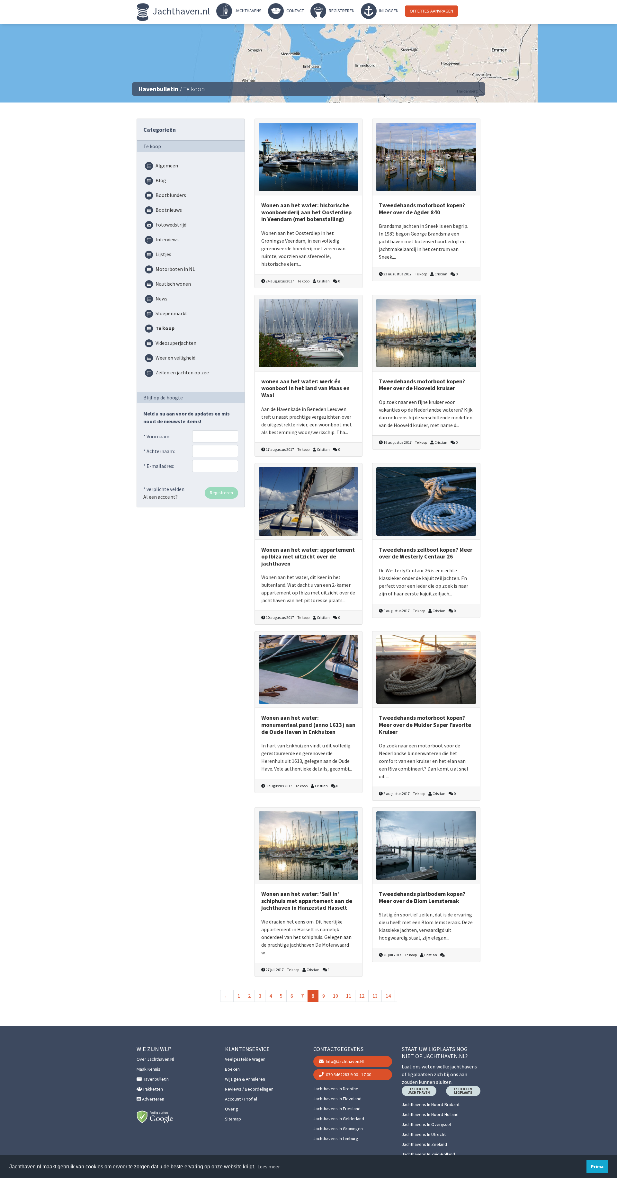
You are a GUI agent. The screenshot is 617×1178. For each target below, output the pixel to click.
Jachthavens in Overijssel (426, 1124)
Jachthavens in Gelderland (338, 1118)
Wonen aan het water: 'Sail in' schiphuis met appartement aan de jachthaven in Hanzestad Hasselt (306, 900)
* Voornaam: (156, 436)
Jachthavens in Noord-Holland (430, 1114)
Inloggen (388, 10)
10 (335, 996)
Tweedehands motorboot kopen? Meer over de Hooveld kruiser (422, 385)
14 (388, 996)
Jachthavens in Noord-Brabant (431, 1104)
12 (361, 996)
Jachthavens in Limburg (335, 1138)
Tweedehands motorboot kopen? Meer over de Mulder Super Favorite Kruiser (425, 724)
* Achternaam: (159, 451)
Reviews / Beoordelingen (249, 1089)
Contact (294, 10)
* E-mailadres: (158, 466)
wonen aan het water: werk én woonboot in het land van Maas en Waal (305, 388)
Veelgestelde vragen (245, 1059)
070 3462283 (348, 1074)
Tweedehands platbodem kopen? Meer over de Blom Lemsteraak (422, 897)
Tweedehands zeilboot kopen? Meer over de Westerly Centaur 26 (425, 553)
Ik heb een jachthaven (419, 1091)
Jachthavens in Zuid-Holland (428, 1154)
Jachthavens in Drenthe (335, 1089)
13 (375, 996)
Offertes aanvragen (431, 11)
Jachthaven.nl (180, 11)
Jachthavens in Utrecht (424, 1134)
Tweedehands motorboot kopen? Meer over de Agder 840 (422, 208)
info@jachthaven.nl (344, 1061)
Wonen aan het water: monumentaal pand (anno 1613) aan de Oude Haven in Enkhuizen (308, 724)
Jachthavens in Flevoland (337, 1099)
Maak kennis (148, 1069)
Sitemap (233, 1119)
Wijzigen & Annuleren (245, 1079)
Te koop (303, 281)
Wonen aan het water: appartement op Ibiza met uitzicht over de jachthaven (308, 556)
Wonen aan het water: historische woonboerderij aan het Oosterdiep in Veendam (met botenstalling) (306, 212)
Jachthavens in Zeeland (424, 1144)
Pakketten (152, 1089)
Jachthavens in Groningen (338, 1128)
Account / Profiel (241, 1099)
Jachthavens (248, 10)
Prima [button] (597, 1166)
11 (348, 996)
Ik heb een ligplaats (463, 1091)
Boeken (232, 1069)
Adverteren (152, 1099)
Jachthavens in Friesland (337, 1108)
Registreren (341, 10)
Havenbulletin (158, 89)
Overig (231, 1109)
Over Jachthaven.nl (155, 1059)
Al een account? (160, 497)
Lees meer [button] (268, 1166)
